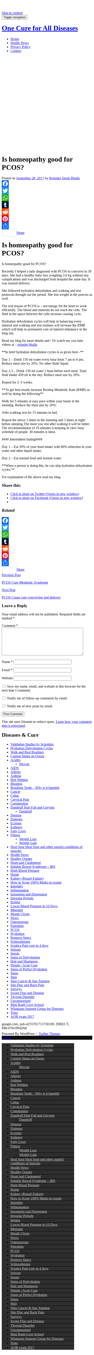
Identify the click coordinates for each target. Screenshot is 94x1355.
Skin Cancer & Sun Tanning (30, 981)
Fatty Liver (18, 831)
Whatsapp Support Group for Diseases (37, 1009)
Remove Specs (20, 938)
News (14, 918)
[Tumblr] (47, 204)
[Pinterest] (47, 218)
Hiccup (24, 764)
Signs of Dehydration (25, 957)
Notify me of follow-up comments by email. (37, 698)
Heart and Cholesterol (25, 863)
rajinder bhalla (27, 344)
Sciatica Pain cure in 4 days (29, 945)
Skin (13, 977)
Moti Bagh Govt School (27, 1005)
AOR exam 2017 (22, 1016)
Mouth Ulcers (20, 914)
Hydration (17, 934)
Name (7, 662)
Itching (15, 902)
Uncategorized (20, 1001)
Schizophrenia (20, 941)
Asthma (15, 776)
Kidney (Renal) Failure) (27, 878)
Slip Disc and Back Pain (27, 985)
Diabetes (16, 819)
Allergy (15, 772)
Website (7, 678)
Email (7, 670)
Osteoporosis (19, 922)
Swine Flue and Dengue (27, 993)
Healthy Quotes (21, 859)
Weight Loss (28, 839)
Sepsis (14, 953)
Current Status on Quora (27, 756)
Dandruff (25, 811)
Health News (19, 43)
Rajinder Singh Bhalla (64, 178)
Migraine (16, 910)
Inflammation (19, 890)
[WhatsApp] (47, 197)
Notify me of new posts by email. (30, 706)
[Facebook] (47, 183)
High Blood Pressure (24, 870)
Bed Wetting (19, 780)
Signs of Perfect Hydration (28, 969)
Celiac (14, 795)
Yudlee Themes (49, 1034)
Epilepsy (16, 827)
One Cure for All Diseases (40, 28)
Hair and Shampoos (24, 961)
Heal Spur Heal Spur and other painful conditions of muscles (37, 1161)
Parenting (17, 926)
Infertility (16, 886)
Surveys (16, 989)
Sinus (14, 973)
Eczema (15, 823)
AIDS (14, 768)
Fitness (15, 835)
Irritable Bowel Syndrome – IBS (32, 866)
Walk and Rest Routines (27, 752)
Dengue (15, 815)
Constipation (19, 803)
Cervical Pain (19, 799)
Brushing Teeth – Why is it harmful (34, 788)
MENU (7, 1037)
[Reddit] (47, 211)
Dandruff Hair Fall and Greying (32, 807)
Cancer (15, 791)
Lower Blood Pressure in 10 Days (33, 906)
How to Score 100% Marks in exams (35, 882)
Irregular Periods (21, 898)
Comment (10, 626)
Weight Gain (28, 843)
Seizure (15, 949)
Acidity (15, 760)
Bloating (16, 784)
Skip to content (12, 13)
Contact (15, 51)
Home (14, 39)
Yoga (14, 1012)
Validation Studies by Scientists (32, 744)
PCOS (14, 930)
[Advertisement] (47, 103)
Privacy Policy (20, 47)
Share (20, 233)
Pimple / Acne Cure (24, 965)
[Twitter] (47, 190)
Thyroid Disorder (22, 997)
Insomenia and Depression (28, 894)
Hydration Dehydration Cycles (31, 748)
